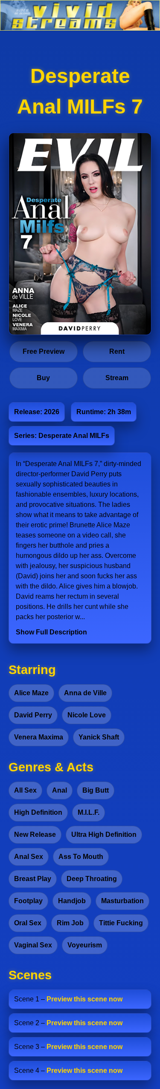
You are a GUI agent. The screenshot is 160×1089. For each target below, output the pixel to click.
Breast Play (32, 878)
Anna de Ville (85, 693)
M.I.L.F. (88, 812)
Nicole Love (86, 715)
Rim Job (70, 923)
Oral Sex (27, 923)
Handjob (72, 900)
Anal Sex (28, 856)
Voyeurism (84, 945)
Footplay (28, 900)
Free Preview (43, 351)
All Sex (25, 790)
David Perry (33, 715)
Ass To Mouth (80, 856)
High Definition (38, 812)
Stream (116, 377)
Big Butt (95, 790)
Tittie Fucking (121, 923)
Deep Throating (92, 878)
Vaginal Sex (33, 945)
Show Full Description (51, 632)
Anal (59, 790)
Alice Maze (31, 693)
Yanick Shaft (99, 737)
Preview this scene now (84, 999)
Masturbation (122, 900)
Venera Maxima (38, 737)
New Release (35, 834)
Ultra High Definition (104, 834)
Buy (43, 377)
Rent (117, 351)
